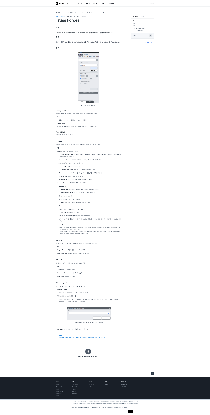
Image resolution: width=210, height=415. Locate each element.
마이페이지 (123, 384)
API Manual (74, 393)
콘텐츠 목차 (136, 16)
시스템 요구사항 (59, 386)
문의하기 (90, 386)
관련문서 (143, 16)
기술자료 (88, 3)
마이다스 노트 (75, 384)
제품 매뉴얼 (58, 396)
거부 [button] (136, 411)
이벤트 (102, 3)
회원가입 (123, 386)
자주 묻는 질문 (91, 384)
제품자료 (80, 3)
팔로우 (148, 42)
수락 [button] (130, 411)
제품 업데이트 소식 (59, 391)
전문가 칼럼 (74, 386)
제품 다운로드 (58, 389)
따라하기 (74, 391)
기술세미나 (74, 389)
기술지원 (95, 3)
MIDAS (111, 3)
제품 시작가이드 (59, 393)
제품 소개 (57, 384)
